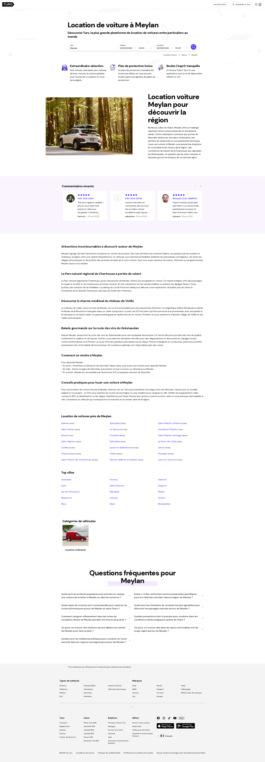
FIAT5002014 (86, 198)
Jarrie (164, 447)
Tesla (183, 686)
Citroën (135, 693)
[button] (258, 4)
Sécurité (111, 734)
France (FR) (88, 737)
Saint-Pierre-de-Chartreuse (79, 459)
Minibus (62, 693)
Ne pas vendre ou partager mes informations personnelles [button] (181, 753)
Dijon (112, 504)
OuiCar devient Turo (67, 737)
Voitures (63, 686)
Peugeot (160, 689)
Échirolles (118, 441)
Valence (162, 479)
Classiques (88, 689)
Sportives (88, 693)
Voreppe (166, 453)
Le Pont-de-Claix (170, 441)
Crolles (68, 447)
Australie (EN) (89, 726)
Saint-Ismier (70, 429)
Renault (160, 696)
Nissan (159, 686)
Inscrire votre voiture (141, 723)
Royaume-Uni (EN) (91, 741)
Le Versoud (119, 429)
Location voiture (170, 55)
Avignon (162, 485)
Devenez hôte (220, 4)
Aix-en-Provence (70, 491)
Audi (134, 686)
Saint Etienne (117, 485)
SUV (61, 696)
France (184, 55)
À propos (63, 723)
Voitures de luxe (115, 686)
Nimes (161, 491)
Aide (110, 737)
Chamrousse (71, 453)
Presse (62, 734)
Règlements (64, 726)
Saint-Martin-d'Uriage (172, 435)
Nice (63, 504)
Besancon (66, 497)
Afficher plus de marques (191, 693)
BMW (134, 689)
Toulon (161, 497)
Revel (67, 435)
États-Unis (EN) (90, 723)
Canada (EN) (89, 730)
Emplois (62, 730)
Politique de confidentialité (109, 753)
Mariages (112, 726)
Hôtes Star (137, 726)
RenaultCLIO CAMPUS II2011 (186, 198)
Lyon (63, 485)
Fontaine (117, 435)
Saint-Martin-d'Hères (172, 423)
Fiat (133, 696)
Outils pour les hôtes (141, 730)
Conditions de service (85, 753)
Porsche (160, 693)
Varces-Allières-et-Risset (126, 459)
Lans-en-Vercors (170, 459)
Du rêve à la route (115, 730)
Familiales (88, 696)
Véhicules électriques (117, 689)
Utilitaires (63, 689)
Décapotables (90, 686)
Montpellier (164, 504)
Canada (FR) (89, 734)
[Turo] (8, 4)
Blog (181, 718)
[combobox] (93, 48)
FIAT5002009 (133, 198)
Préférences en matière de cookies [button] (138, 753)
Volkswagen (186, 689)
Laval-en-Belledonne (124, 447)
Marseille (114, 491)
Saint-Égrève (71, 441)
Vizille (116, 453)
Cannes (114, 497)
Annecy (114, 479)
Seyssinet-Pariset (170, 429)
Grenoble (118, 423)
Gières (67, 423)
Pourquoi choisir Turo (117, 723)
